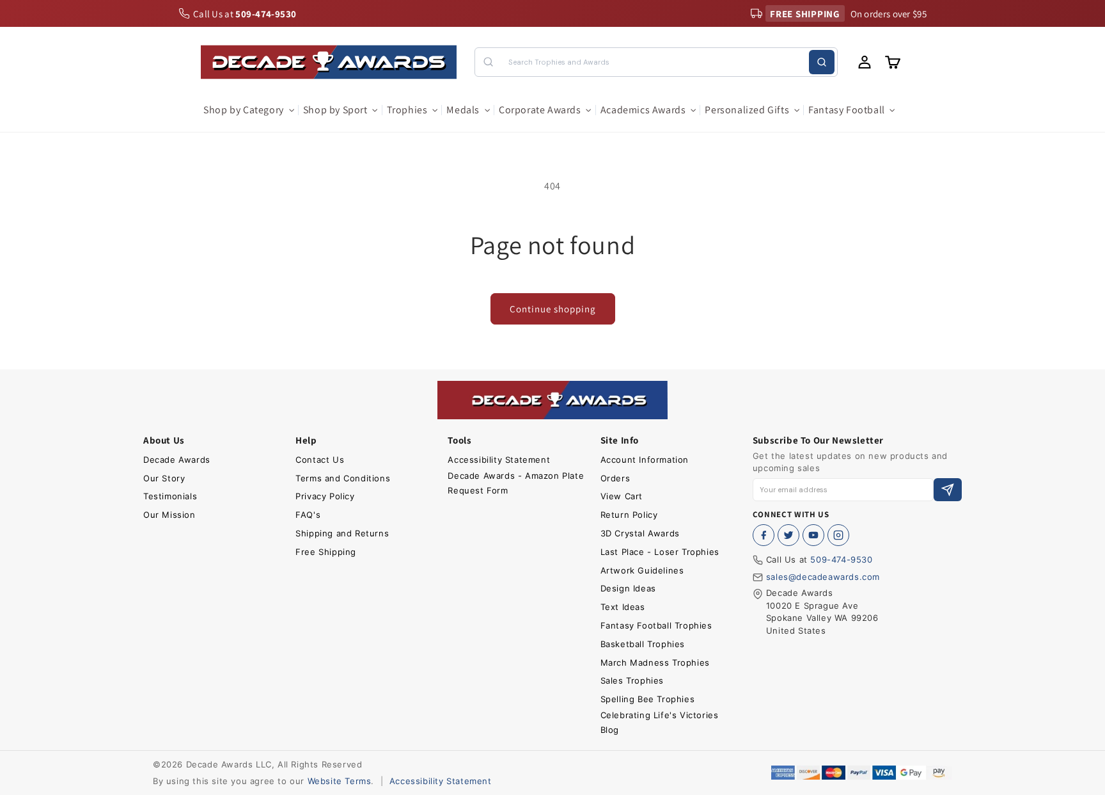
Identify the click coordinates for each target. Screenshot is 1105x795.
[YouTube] (813, 535)
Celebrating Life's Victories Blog (659, 722)
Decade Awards (176, 459)
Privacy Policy (324, 496)
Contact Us (319, 459)
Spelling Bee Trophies (647, 699)
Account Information (644, 459)
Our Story (164, 478)
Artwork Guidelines (642, 570)
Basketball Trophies (642, 644)
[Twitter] (788, 535)
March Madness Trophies (655, 662)
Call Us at (245, 14)
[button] (248, 110)
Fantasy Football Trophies (656, 625)
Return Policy (629, 515)
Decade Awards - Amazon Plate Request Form (516, 482)
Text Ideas (622, 607)
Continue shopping (553, 309)
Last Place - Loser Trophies (659, 552)
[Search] (822, 62)
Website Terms (340, 781)
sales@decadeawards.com (823, 577)
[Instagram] (838, 535)
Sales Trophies (632, 680)
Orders (615, 478)
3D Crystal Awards (640, 533)
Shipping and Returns (342, 533)
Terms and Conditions (342, 478)
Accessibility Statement (499, 459)
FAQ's (307, 515)
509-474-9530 (841, 559)
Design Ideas (628, 588)
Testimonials (170, 496)
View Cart (621, 496)
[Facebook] (763, 535)
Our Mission (169, 515)
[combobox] (656, 62)
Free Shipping (325, 552)
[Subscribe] (948, 490)
